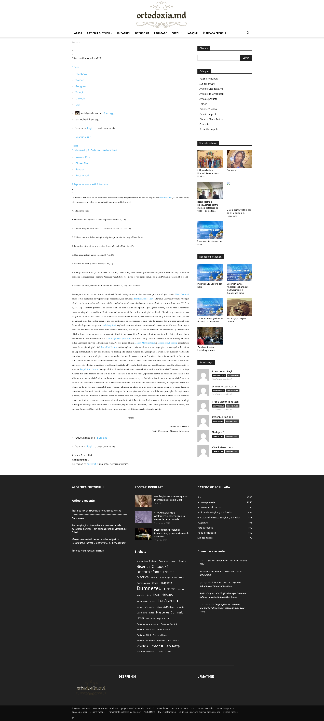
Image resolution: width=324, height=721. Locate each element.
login (90, 128)
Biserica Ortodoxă (153, 566)
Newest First (83, 157)
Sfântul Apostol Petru (144, 298)
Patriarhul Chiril (144, 635)
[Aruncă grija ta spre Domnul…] (239, 307)
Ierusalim (141, 595)
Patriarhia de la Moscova (147, 624)
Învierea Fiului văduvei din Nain (88, 550)
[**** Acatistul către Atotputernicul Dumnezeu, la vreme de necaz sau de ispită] (143, 517)
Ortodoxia (142, 33)
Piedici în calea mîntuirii (158, 708)
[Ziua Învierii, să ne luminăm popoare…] (210, 335)
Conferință (165, 577)
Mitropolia (149, 607)
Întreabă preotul (215, 33)
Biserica (182, 561)
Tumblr (79, 92)
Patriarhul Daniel (160, 635)
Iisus (149, 595)
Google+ (80, 86)
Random (80, 169)
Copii (174, 577)
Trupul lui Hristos (109, 347)
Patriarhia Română (169, 624)
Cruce (155, 582)
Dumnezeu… (233, 170)
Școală (168, 651)
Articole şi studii (98, 33)
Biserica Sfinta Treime (211, 119)
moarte (180, 607)
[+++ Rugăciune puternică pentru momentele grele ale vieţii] (143, 501)
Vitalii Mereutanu (222, 447)
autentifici (93, 464)
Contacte (204, 124)
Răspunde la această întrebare (90, 184)
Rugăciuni (123, 33)
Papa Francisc (163, 618)
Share (75, 67)
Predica (142, 646)
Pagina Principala (208, 78)
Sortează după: (94, 150)
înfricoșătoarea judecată (119, 338)
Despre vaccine (97, 712)
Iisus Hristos (163, 594)
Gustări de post (207, 114)
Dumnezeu (149, 588)
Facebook (81, 74)
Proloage (160, 33)
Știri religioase (207, 83)
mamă (139, 607)
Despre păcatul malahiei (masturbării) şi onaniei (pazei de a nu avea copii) (222, 608)
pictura (176, 640)
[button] (248, 33)
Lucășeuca (167, 600)
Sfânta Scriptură (182, 294)
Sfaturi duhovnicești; (146, 651)
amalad (203, 571)
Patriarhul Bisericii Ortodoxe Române (153, 629)
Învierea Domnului (167, 712)
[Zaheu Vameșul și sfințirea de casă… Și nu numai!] (210, 307)
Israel (152, 601)
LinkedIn (80, 98)
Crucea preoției (79, 712)
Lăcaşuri (192, 33)
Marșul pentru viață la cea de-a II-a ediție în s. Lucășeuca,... (239, 213)
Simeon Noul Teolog (167, 343)
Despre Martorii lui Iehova (105, 708)
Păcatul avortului (205, 708)
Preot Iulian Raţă (222, 371)
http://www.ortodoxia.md (222, 379)
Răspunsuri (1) (83, 137)
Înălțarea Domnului (81, 708)
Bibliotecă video (208, 109)
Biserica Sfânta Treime (155, 571)
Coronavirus (143, 582)
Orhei (140, 618)
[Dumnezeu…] (239, 159)
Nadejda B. (218, 432)
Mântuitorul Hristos (145, 613)
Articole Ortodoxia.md (211, 88)
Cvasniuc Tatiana (222, 416)
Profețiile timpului (209, 129)
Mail (77, 104)
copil (181, 577)
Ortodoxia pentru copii (183, 708)
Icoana (181, 589)
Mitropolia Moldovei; (165, 607)
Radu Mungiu (206, 593)
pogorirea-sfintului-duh (132, 708)
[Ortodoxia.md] (162, 14)
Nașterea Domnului (170, 612)
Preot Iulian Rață (165, 646)
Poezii (175, 33)
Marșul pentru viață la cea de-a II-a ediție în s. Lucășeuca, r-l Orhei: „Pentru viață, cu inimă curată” (99, 541)
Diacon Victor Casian (224, 386)
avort (173, 560)
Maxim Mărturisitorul (144, 343)
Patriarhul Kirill (164, 640)
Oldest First (82, 163)
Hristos (170, 589)
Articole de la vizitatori (211, 93)
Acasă (78, 33)
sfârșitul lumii (165, 197)
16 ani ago (108, 113)
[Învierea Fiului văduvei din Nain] (210, 230)
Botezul (154, 577)
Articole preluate (208, 98)
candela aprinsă (109, 325)
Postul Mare (149, 712)
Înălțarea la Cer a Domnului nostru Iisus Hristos (208, 173)
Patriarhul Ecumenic (146, 640)
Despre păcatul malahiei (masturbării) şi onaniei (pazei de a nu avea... (171, 533)
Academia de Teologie (146, 561)
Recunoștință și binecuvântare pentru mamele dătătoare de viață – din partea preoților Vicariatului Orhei (99, 529)
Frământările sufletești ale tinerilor (124, 712)
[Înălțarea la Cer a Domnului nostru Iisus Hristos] (210, 159)
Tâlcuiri (203, 104)
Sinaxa (160, 651)
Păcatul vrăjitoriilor (226, 708)
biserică (143, 577)
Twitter (79, 80)
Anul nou (163, 560)
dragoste (166, 583)
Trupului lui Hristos (89, 369)
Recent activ (82, 175)
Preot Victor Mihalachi (225, 401)
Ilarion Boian (142, 601)
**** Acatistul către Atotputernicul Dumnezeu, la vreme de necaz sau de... (169, 516)
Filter (75, 145)
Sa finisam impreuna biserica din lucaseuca (199, 712)
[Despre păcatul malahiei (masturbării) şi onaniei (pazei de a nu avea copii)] (143, 534)
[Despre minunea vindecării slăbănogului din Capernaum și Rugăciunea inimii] (239, 272)
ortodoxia (150, 618)
